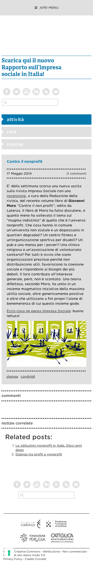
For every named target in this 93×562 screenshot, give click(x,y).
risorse (15, 144)
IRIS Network (47, 38)
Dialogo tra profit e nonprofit (39, 454)
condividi (28, 376)
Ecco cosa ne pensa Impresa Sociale (39, 311)
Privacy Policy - (14, 558)
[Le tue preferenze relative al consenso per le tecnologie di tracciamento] (9, 553)
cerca (5, 102)
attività (15, 119)
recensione (16, 196)
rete (12, 131)
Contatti (40, 558)
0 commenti (76, 173)
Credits (29, 558)
